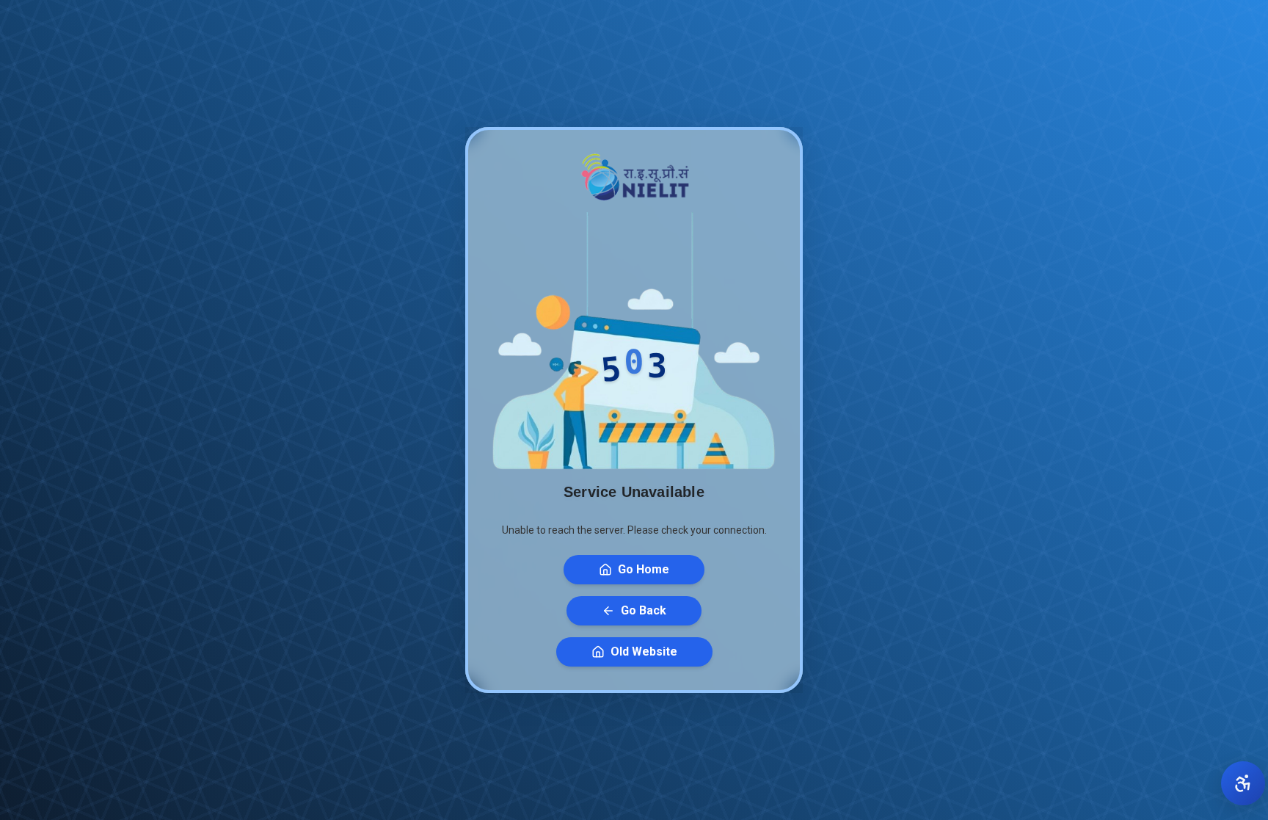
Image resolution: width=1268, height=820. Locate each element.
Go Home (643, 569)
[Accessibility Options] (1243, 783)
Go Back (643, 610)
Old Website (644, 651)
